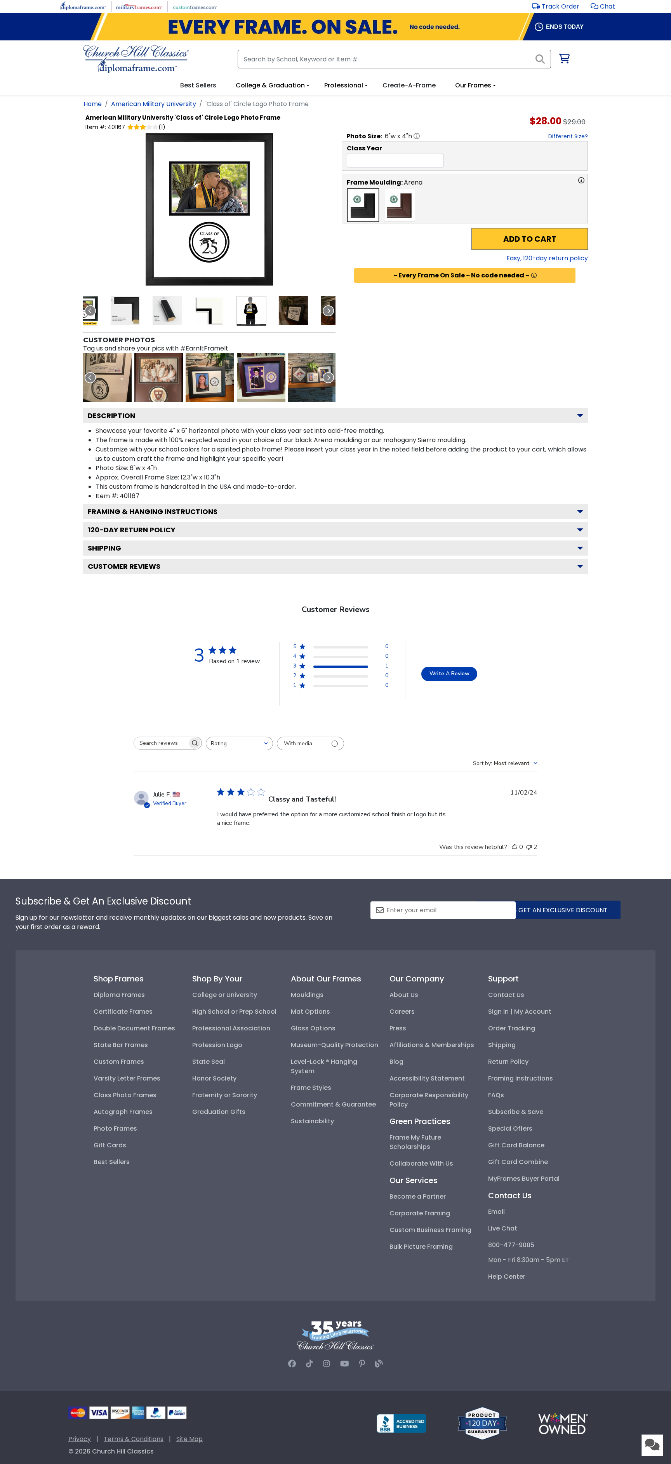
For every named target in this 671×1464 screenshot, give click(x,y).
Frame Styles (311, 1087)
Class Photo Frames (125, 1095)
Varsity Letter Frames (127, 1078)
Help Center (506, 1276)
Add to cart (529, 239)
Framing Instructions (520, 1078)
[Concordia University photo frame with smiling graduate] (261, 377)
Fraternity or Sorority (224, 1095)
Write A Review (449, 673)
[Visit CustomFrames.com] (195, 6)
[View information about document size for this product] (417, 136)
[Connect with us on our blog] (379, 1364)
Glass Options (313, 1028)
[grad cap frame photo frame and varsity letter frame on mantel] (312, 377)
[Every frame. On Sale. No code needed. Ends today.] (335, 26)
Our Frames (473, 85)
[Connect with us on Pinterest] (362, 1364)
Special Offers (510, 1128)
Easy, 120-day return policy (547, 258)
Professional (343, 85)
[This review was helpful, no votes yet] (514, 847)
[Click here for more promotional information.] (534, 275)
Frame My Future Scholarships (415, 1142)
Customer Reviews (124, 566)
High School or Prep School (234, 1011)
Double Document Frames (134, 1028)
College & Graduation (270, 85)
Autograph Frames (123, 1111)
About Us (403, 994)
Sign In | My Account (519, 1011)
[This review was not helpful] (529, 847)
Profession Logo (217, 1044)
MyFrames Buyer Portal (524, 1178)
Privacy (79, 1438)
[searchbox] (161, 743)
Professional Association (231, 1028)
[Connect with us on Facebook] (292, 1364)
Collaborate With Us (421, 1163)
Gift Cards (110, 1145)
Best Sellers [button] (198, 85)
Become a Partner (417, 1196)
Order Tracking (511, 1028)
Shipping (104, 548)
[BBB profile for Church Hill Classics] (401, 1423)
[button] (603, 6)
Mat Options (310, 1011)
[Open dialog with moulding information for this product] (581, 180)
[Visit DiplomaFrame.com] (83, 6)
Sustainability (312, 1121)
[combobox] (239, 743)
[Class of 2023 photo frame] (107, 377)
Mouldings (307, 994)
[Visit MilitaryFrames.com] (139, 6)
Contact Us (506, 994)
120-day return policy (132, 530)
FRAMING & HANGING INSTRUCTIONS (152, 511)
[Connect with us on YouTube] (344, 1364)
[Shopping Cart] (563, 60)
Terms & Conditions (133, 1438)
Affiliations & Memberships (431, 1044)
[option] (363, 205)
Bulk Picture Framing (421, 1246)
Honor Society (214, 1078)
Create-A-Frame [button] (409, 85)
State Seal (208, 1061)
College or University (224, 994)
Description (111, 415)
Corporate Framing (419, 1213)
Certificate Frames (123, 1011)
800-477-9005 (511, 1245)
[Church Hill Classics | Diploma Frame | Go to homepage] (136, 59)
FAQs (496, 1095)
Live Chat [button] (502, 1228)
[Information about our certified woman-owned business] (563, 1423)
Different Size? (568, 136)
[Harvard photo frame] (158, 377)
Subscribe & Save (515, 1111)
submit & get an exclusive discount (548, 910)
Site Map (189, 1438)
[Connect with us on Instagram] (326, 1364)
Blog (396, 1061)
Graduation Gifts (218, 1111)
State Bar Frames (121, 1044)
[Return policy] (482, 1423)
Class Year (364, 148)
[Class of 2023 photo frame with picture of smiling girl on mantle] (210, 377)
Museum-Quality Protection (334, 1044)
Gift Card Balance (516, 1145)
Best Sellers (112, 1161)
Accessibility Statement (427, 1078)
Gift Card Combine (518, 1161)
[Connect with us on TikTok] (309, 1364)
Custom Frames (119, 1061)
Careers (402, 1011)
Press (397, 1028)
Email (496, 1211)
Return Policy (508, 1061)
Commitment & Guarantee (333, 1104)
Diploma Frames (119, 994)
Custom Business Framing (430, 1229)
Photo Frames (115, 1128)
